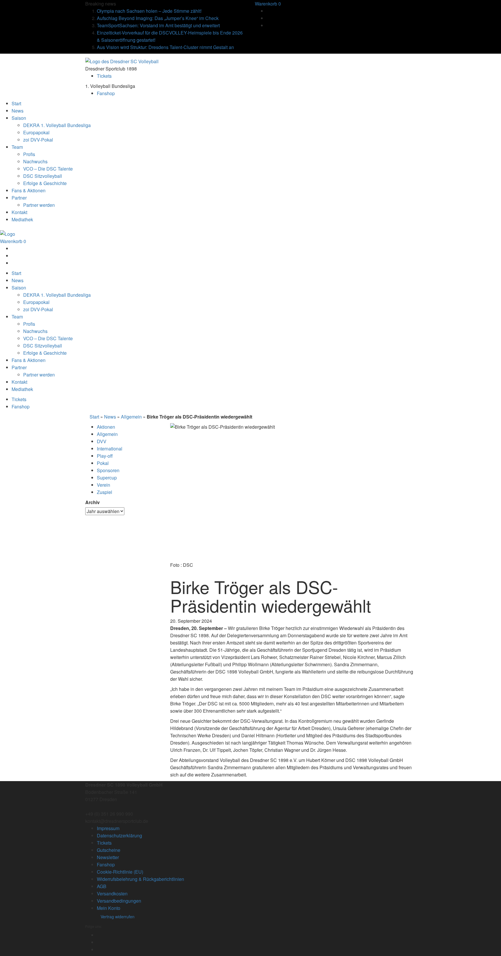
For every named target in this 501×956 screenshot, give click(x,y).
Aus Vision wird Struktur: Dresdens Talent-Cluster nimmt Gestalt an (165, 47)
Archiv (92, 502)
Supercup (107, 477)
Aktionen (106, 426)
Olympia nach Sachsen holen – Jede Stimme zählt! (149, 11)
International (109, 448)
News (110, 416)
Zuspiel (104, 492)
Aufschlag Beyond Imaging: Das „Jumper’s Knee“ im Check (158, 18)
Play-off (105, 455)
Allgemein (131, 416)
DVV (101, 441)
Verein (103, 484)
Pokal (103, 463)
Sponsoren (108, 470)
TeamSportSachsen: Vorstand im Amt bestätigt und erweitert (158, 25)
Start (94, 416)
